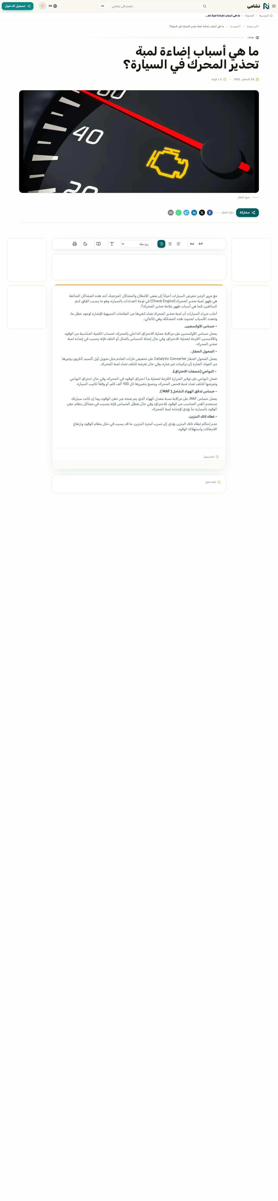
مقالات (251, 37)
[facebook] (210, 213)
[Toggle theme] (42, 6)
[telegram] (186, 213)
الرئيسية (253, 26)
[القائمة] (274, 6)
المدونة (235, 26)
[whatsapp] (178, 213)
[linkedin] (194, 213)
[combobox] (153, 6)
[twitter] (202, 213)
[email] (171, 213)
